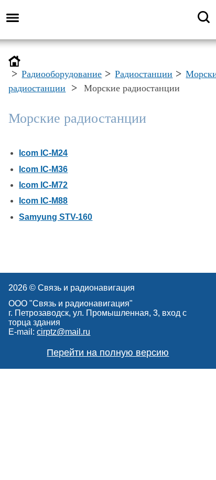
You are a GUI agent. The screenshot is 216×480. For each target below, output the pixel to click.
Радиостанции (143, 74)
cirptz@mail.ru (63, 331)
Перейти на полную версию (108, 352)
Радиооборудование (61, 74)
